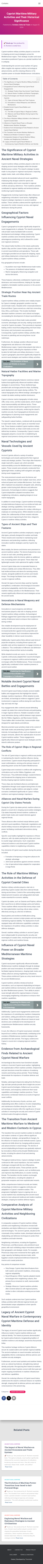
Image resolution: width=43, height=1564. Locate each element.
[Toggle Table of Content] (37, 79)
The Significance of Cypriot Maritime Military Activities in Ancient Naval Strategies (21, 83)
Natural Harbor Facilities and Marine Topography (23, 93)
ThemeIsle (28, 1559)
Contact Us (18, 1550)
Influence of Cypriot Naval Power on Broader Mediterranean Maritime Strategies (18, 124)
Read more (8, 1467)
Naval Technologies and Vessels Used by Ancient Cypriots (19, 97)
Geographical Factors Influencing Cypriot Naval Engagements (19, 88)
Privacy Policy (31, 1550)
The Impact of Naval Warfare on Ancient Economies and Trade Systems (19, 1449)
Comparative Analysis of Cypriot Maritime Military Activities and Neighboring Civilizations (19, 138)
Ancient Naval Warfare (17, 1391)
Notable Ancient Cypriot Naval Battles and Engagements (17, 108)
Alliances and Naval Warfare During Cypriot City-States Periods (23, 115)
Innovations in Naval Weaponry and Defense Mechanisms (22, 104)
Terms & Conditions (27, 1554)
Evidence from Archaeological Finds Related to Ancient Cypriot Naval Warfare (21, 129)
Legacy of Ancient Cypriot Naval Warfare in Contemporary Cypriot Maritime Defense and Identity (21, 143)
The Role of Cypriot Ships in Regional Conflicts (22, 111)
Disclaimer (13, 1554)
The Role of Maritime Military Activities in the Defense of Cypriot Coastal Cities (21, 119)
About (9, 1550)
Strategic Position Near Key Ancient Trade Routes (23, 91)
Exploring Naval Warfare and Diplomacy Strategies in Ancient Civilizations (19, 1521)
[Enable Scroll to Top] (39, 1560)
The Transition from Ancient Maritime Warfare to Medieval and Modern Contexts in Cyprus (19, 133)
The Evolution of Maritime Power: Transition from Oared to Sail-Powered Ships (20, 1485)
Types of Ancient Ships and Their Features (21, 100)
